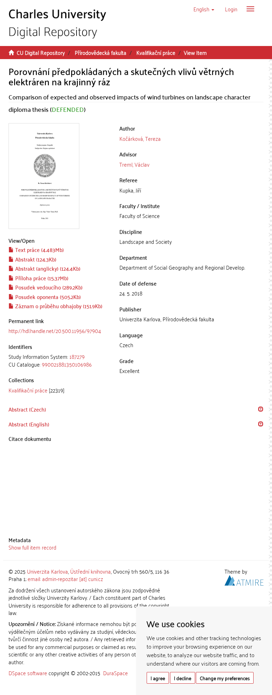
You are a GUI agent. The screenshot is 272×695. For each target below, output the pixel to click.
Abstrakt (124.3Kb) (35, 259)
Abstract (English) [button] (28, 424)
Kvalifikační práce (155, 52)
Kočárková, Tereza (140, 138)
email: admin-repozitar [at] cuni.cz (65, 579)
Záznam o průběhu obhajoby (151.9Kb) (58, 306)
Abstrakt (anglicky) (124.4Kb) (47, 268)
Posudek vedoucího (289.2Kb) (48, 287)
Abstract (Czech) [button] (27, 409)
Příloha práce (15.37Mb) (41, 278)
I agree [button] (158, 677)
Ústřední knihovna (90, 571)
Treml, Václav (134, 164)
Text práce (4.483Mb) (39, 249)
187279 (77, 356)
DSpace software (27, 673)
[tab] (58, 360)
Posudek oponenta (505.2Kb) (47, 296)
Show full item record (32, 547)
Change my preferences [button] (225, 677)
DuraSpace (115, 673)
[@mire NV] (244, 579)
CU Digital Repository (41, 52)
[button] (204, 9)
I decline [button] (182, 677)
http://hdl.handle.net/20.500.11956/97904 (54, 330)
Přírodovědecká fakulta (100, 52)
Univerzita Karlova (47, 571)
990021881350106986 (67, 364)
